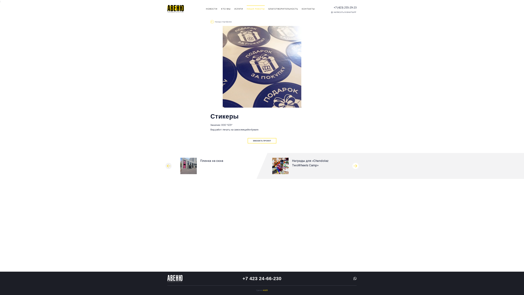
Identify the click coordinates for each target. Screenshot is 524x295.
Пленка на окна (211, 161)
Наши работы (256, 8)
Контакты (308, 8)
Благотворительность (283, 8)
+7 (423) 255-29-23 (345, 7)
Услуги (238, 8)
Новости (211, 8)
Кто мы (226, 8)
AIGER (265, 290)
